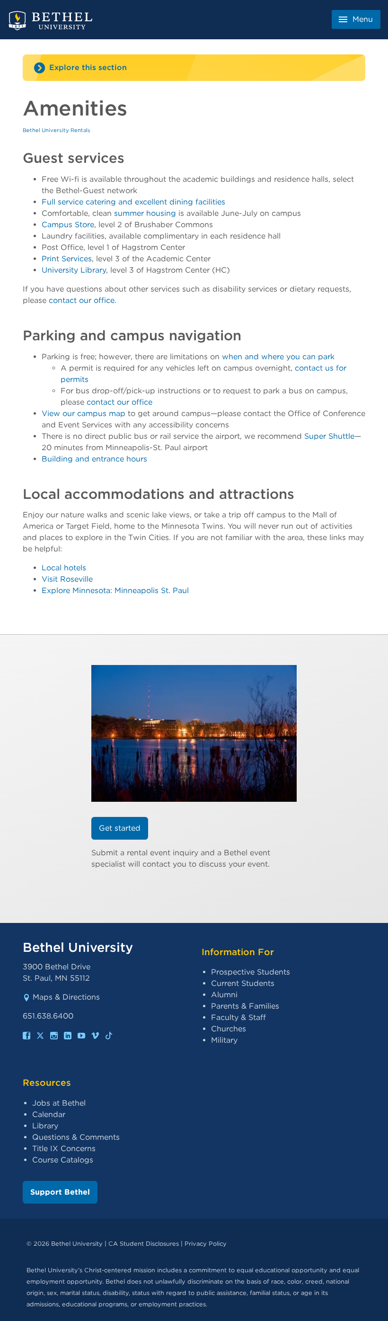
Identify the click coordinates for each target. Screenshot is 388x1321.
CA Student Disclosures (143, 1243)
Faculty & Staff (238, 1017)
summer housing (145, 213)
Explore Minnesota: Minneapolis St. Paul (115, 590)
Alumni (224, 994)
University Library (74, 270)
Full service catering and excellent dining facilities (133, 201)
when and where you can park (278, 356)
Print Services (67, 258)
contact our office (82, 300)
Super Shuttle (329, 436)
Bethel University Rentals (56, 130)
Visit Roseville (67, 579)
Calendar (48, 1114)
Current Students (242, 983)
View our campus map (83, 413)
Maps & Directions (66, 997)
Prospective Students (250, 971)
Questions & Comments (76, 1137)
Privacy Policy (206, 1243)
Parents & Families (245, 1006)
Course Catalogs (62, 1159)
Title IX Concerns (64, 1148)
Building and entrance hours (94, 458)
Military (224, 1040)
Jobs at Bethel (59, 1103)
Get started (120, 828)
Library (45, 1125)
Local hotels (64, 567)
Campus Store (68, 224)
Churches (228, 1028)
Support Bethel (60, 1192)
